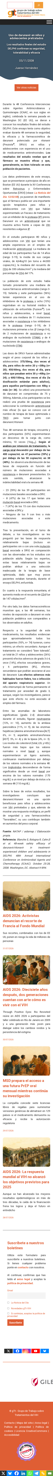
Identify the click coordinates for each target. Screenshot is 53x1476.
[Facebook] (17, 1351)
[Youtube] (35, 1351)
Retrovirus (19, 188)
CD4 (5, 269)
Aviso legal (41, 1422)
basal (47, 313)
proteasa (32, 217)
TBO (5, 418)
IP (40, 217)
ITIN (19, 345)
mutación (8, 502)
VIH (31, 208)
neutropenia (43, 718)
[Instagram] (26, 1351)
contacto (23, 1267)
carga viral (9, 450)
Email (10, 1290)
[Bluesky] (44, 1351)
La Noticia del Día (19, 1302)
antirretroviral (32, 221)
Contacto (9, 1422)
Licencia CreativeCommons (31, 1430)
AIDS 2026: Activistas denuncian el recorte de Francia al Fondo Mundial (24, 921)
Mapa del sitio (25, 1422)
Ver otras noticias (26, 87)
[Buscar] (38, 5)
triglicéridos (14, 767)
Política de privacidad (17, 1426)
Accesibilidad (11, 1434)
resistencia (24, 321)
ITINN (36, 337)
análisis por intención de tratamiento (25, 446)
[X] (8, 1351)
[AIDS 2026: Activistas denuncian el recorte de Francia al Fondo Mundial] (26, 908)
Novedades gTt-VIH (20, 1308)
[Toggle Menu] (49, 22)
